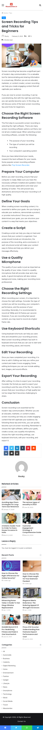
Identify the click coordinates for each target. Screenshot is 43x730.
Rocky (7, 36)
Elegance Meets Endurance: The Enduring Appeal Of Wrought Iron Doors (31, 604)
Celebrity (6, 662)
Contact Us (22, 721)
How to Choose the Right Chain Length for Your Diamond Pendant (31, 577)
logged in (14, 548)
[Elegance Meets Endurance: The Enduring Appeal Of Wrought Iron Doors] (32, 593)
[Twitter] (11, 448)
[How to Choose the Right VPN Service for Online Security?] (11, 565)
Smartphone (7, 690)
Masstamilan (7, 708)
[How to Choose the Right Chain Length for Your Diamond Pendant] (32, 566)
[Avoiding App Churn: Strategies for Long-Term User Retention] (11, 494)
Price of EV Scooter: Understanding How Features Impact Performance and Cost (31, 632)
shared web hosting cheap (38, 717)
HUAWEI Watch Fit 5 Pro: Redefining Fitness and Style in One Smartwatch (10, 630)
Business (6, 658)
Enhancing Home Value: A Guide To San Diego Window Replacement (11, 604)
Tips (10, 13)
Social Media (7, 701)
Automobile (7, 655)
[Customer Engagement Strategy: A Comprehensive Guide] (31, 518)
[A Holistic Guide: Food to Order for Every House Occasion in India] (11, 518)
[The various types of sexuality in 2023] (31, 494)
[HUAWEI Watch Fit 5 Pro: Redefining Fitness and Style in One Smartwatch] (11, 619)
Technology (7, 694)
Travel (5, 705)
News (5, 687)
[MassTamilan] (11, 5)
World (5, 698)
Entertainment (8, 673)
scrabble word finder (34, 717)
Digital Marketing (9, 666)
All (4, 651)
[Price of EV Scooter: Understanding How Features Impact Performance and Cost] (32, 619)
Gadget (5, 680)
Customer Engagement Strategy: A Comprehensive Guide (31, 529)
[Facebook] (6, 448)
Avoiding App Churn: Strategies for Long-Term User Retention (10, 504)
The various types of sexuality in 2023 (31, 503)
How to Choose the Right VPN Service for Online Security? (10, 575)
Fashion (6, 676)
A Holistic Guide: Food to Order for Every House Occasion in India (11, 529)
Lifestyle (6, 683)
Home (5, 13)
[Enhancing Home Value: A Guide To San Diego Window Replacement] (11, 593)
